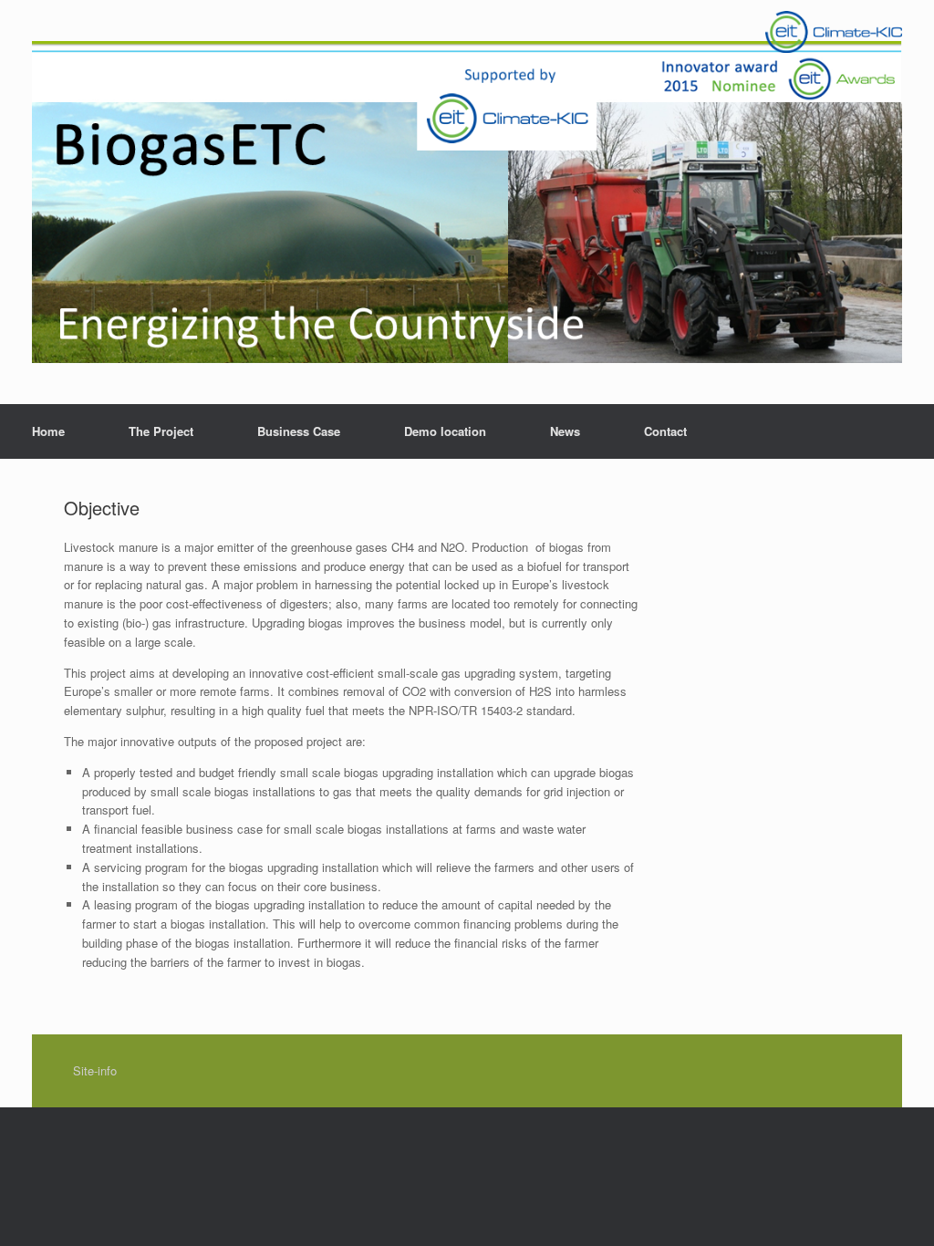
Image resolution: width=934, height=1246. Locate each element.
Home (48, 431)
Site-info (95, 1070)
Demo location (445, 431)
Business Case (298, 431)
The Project (161, 431)
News (565, 431)
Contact (665, 431)
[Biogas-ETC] (467, 202)
